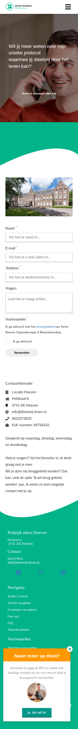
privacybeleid (45, 326)
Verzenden (21, 352)
